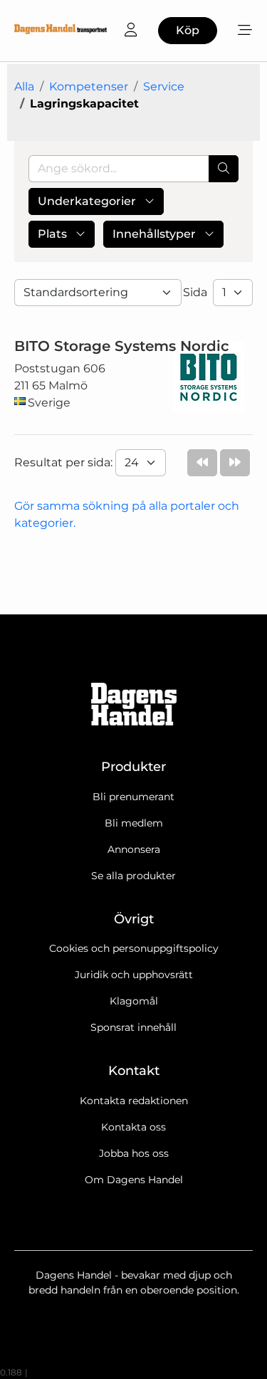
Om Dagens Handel (134, 1179)
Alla (24, 86)
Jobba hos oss (134, 1153)
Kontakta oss (133, 1127)
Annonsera (134, 849)
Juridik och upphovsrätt (134, 974)
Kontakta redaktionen (134, 1100)
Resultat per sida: (64, 462)
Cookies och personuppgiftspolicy (134, 948)
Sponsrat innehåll (133, 1027)
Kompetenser (88, 86)
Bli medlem (134, 823)
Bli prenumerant (133, 796)
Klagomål (134, 1001)
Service (163, 86)
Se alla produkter (133, 875)
